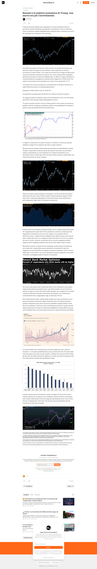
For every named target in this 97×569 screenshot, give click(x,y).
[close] (62, 526)
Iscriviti (86, 2)
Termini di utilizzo (43, 552)
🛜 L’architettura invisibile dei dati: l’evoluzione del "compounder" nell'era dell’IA (40, 499)
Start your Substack (44, 562)
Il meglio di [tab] (26, 494)
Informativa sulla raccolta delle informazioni (47, 469)
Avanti (69, 486)
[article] (48, 503)
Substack (41, 566)
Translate (25, 10)
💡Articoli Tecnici (28, 8)
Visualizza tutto (28, 537)
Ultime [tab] (31, 494)
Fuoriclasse (29, 18)
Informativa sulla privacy (57, 550)
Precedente (29, 486)
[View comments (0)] (36, 508)
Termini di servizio (47, 550)
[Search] (77, 2)
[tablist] (32, 494)
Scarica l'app (55, 562)
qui (58, 433)
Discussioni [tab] (37, 494)
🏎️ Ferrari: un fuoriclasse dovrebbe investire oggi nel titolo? (40, 512)
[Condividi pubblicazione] (80, 2)
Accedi (92, 2)
